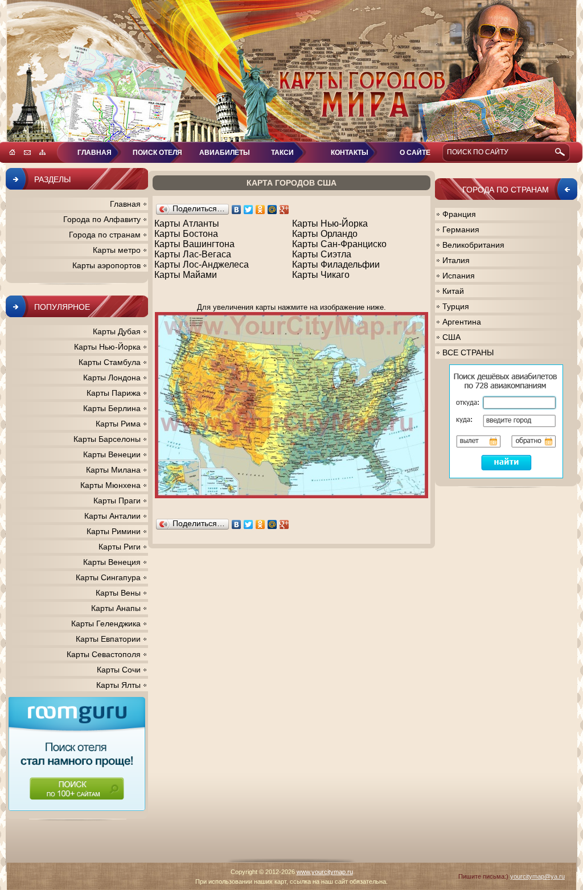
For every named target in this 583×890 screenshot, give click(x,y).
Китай (453, 291)
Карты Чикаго (321, 275)
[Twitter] (248, 209)
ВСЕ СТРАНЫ (468, 352)
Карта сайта (42, 152)
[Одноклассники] (260, 209)
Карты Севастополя (104, 654)
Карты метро (117, 250)
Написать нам (27, 152)
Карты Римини (114, 531)
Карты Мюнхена (110, 485)
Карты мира (291, 71)
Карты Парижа (114, 392)
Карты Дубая (117, 331)
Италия (456, 260)
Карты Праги (117, 500)
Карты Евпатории (108, 638)
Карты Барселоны (107, 439)
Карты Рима (118, 423)
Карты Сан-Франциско (339, 244)
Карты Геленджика (106, 623)
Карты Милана (113, 469)
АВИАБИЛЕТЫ (224, 153)
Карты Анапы (116, 608)
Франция (459, 214)
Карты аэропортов (106, 265)
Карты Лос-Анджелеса (201, 264)
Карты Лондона (112, 377)
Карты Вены (118, 592)
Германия (460, 229)
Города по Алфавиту (102, 219)
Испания (458, 275)
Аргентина (461, 321)
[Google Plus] (284, 209)
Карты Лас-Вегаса (192, 254)
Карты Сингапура (108, 577)
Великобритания (473, 244)
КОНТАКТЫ (349, 153)
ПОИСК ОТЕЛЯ (157, 153)
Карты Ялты (118, 685)
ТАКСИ (282, 153)
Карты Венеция (112, 562)
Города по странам (105, 234)
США (451, 337)
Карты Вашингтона (194, 244)
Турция (455, 306)
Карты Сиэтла (321, 254)
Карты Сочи (119, 669)
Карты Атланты (186, 223)
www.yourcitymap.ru (325, 871)
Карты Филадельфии (336, 264)
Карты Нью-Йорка (330, 223)
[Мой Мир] (272, 209)
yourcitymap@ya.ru (537, 876)
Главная (125, 203)
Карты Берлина (112, 408)
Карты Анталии (112, 515)
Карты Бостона (186, 234)
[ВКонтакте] (237, 209)
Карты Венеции (112, 454)
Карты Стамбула (110, 362)
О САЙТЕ (415, 153)
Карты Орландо (325, 234)
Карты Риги (119, 546)
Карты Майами (185, 275)
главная (94, 153)
